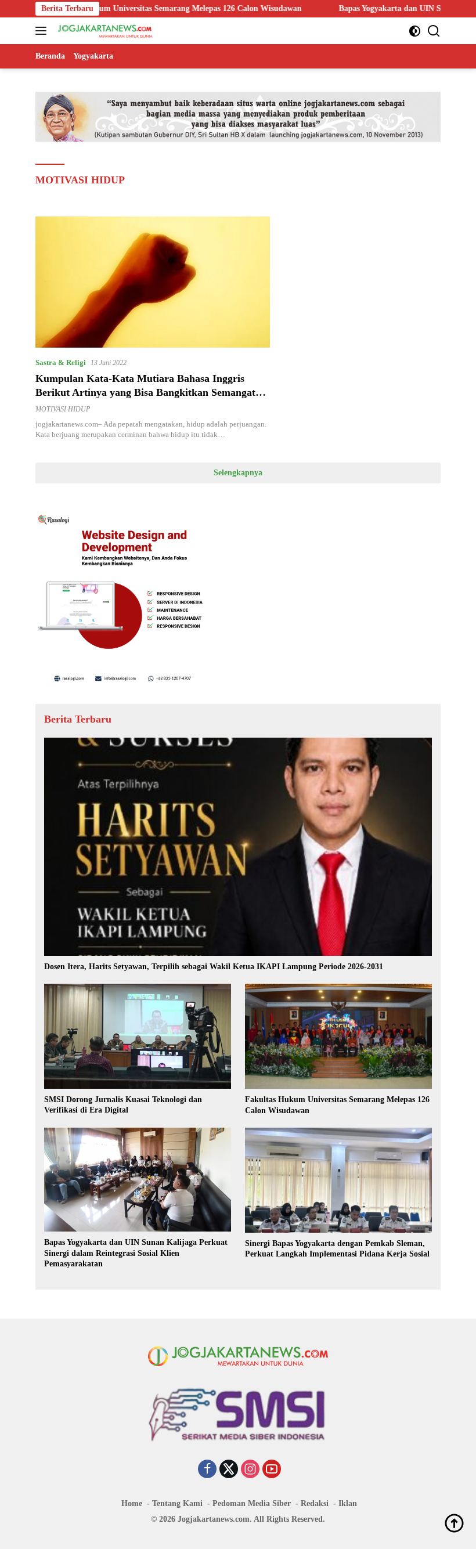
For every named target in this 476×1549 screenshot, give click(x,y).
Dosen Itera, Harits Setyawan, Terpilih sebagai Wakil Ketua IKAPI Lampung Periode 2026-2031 (213, 966)
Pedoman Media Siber (251, 1503)
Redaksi (315, 1503)
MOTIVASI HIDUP (62, 409)
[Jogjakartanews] (104, 31)
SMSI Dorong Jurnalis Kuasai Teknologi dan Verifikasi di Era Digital (123, 1104)
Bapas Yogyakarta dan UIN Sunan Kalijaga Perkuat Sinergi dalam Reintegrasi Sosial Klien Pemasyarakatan (136, 1253)
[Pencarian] (434, 31)
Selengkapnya (238, 472)
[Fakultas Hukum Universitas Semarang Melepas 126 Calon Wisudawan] (338, 1036)
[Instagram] (250, 1470)
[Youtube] (271, 1470)
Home (131, 1503)
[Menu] (43, 31)
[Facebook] (207, 1470)
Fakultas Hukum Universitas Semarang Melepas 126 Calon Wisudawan (337, 1104)
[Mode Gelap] (414, 31)
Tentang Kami (177, 1503)
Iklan (347, 1503)
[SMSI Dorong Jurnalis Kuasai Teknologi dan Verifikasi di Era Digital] (137, 1036)
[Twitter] (228, 1470)
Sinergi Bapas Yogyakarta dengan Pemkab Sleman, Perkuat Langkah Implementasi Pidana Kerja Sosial (337, 1248)
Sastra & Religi (60, 362)
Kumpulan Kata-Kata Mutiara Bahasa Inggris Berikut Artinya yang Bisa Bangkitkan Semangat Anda (145, 392)
